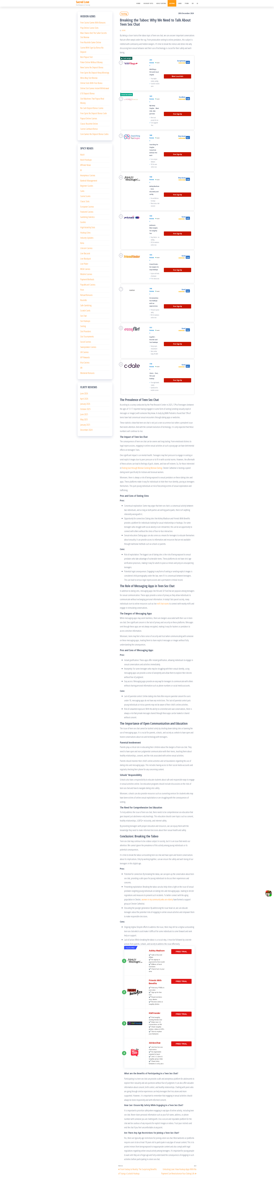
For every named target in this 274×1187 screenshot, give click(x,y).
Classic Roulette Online (89, 123)
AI (197, 3)
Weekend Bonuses (87, 373)
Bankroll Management (88, 180)
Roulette (83, 300)
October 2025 (85, 409)
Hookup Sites (148, 3)
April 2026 (84, 398)
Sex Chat (83, 315)
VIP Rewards (85, 357)
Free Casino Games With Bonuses (93, 22)
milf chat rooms (163, 603)
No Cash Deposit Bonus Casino (91, 108)
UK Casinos (84, 352)
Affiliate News (85, 164)
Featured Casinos (86, 211)
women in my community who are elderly (157, 899)
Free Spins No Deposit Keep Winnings (94, 72)
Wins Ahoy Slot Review (88, 77)
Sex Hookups (85, 321)
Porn (187, 3)
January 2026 (85, 403)
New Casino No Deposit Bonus (91, 67)
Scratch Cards (85, 310)
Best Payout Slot (86, 57)
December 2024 (86, 429)
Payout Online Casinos (88, 118)
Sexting (172, 3)
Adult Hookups (86, 159)
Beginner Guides (86, 185)
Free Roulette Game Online (90, 42)
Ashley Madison (157, 950)
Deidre (124, 30)
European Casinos (87, 206)
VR (193, 3)
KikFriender (154, 1013)
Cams (180, 3)
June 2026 (84, 393)
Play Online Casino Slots (89, 27)
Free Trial (181, 952)
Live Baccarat (85, 253)
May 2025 (84, 419)
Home (138, 3)
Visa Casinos (84, 362)
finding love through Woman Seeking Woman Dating (142, 467)
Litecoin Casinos (86, 248)
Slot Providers (85, 331)
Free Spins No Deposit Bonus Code (93, 113)
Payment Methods (87, 279)
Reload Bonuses (86, 295)
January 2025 (85, 424)
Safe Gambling (85, 305)
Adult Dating (161, 3)
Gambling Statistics (87, 217)
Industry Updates (86, 237)
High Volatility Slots (87, 227)
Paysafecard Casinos (87, 284)
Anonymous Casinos (87, 175)
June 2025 (84, 414)
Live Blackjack (85, 258)
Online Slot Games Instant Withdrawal (94, 88)
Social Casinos (85, 341)
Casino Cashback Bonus (89, 128)
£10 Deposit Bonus (87, 93)
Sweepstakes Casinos (88, 347)
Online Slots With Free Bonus (91, 83)
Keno (82, 243)
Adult (82, 154)
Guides (83, 222)
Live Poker (84, 263)
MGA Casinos (85, 269)
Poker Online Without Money (91, 62)
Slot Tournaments (87, 336)
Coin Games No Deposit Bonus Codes (94, 134)
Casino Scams (85, 196)
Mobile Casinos (86, 274)
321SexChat (154, 1043)
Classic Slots (84, 201)
